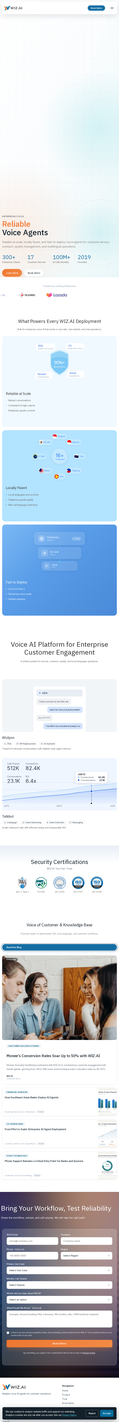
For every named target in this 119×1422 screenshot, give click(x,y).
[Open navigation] (112, 8)
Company (65, 1234)
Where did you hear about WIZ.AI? (24, 1293)
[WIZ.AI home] (13, 8)
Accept (107, 1413)
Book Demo (96, 8)
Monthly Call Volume (17, 1278)
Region (64, 1249)
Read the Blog (14, 947)
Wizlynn (8, 737)
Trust (64, 1399)
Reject (92, 1413)
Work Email (12, 1234)
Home (65, 1390)
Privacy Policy (89, 1353)
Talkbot (8, 816)
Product (66, 1394)
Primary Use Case (15, 1264)
